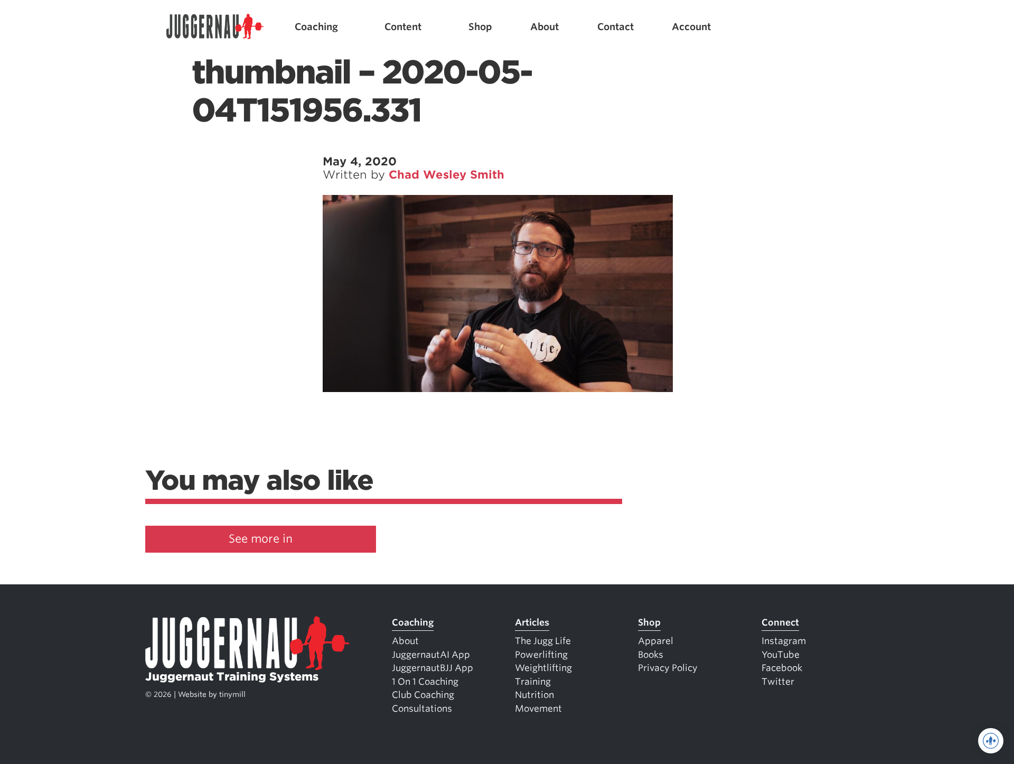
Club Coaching (423, 695)
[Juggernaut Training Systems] (215, 27)
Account (691, 26)
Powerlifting (541, 654)
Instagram (784, 641)
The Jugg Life (543, 641)
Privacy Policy (668, 668)
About (544, 26)
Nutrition (534, 695)
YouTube (781, 654)
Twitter (778, 681)
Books (650, 654)
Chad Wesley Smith (446, 174)
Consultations (422, 708)
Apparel (655, 641)
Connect (780, 622)
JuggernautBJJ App (432, 668)
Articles (532, 622)
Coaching (316, 26)
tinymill (232, 694)
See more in (261, 538)
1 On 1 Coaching (425, 681)
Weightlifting (543, 668)
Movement (538, 708)
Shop (480, 26)
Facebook (782, 668)
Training (533, 681)
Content (402, 26)
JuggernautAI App (431, 654)
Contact (615, 26)
